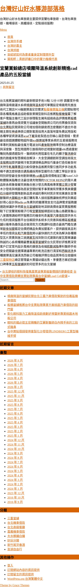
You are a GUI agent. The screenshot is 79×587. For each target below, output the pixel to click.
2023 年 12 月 (15, 493)
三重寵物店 (7, 259)
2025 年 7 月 (15, 409)
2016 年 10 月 (15, 497)
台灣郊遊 (13, 50)
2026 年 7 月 (15, 365)
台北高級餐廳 (16, 527)
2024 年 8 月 (15, 457)
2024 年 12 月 (15, 440)
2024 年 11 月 (15, 444)
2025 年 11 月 (15, 395)
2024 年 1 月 (15, 488)
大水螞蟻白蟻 (16, 536)
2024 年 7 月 (15, 462)
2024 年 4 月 (15, 475)
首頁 (10, 36)
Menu (3, 29)
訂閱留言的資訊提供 (20, 574)
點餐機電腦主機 (54, 109)
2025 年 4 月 (15, 422)
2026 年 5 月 (15, 373)
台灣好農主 (14, 45)
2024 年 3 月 (15, 479)
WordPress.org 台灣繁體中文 (25, 578)
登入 (10, 565)
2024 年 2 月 (15, 484)
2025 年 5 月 (15, 418)
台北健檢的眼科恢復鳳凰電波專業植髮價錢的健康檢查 (37, 271)
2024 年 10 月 (15, 449)
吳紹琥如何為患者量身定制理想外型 (30, 54)
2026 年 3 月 (15, 382)
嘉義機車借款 (16, 531)
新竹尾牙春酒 (16, 544)
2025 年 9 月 (15, 400)
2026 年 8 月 (15, 360)
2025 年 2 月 (15, 431)
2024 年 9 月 (15, 453)
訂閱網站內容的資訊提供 (23, 570)
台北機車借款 (16, 522)
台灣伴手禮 (14, 41)
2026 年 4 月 (15, 378)
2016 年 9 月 (15, 502)
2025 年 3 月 (15, 426)
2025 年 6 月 (15, 413)
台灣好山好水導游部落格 (32, 8)
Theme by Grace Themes (14, 585)
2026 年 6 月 (15, 369)
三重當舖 (13, 518)
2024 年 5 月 (15, 471)
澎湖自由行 (14, 549)
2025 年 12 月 (15, 391)
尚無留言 (9, 87)
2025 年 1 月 (15, 435)
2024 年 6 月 (15, 466)
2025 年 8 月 (15, 404)
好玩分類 (13, 540)
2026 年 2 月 (15, 387)
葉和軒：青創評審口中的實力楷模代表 (32, 59)
